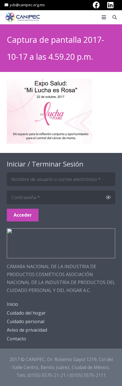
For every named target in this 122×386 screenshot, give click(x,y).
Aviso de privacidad (27, 330)
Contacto (16, 339)
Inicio (12, 304)
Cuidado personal (25, 321)
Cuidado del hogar (26, 313)
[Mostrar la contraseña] (108, 197)
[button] (104, 17)
